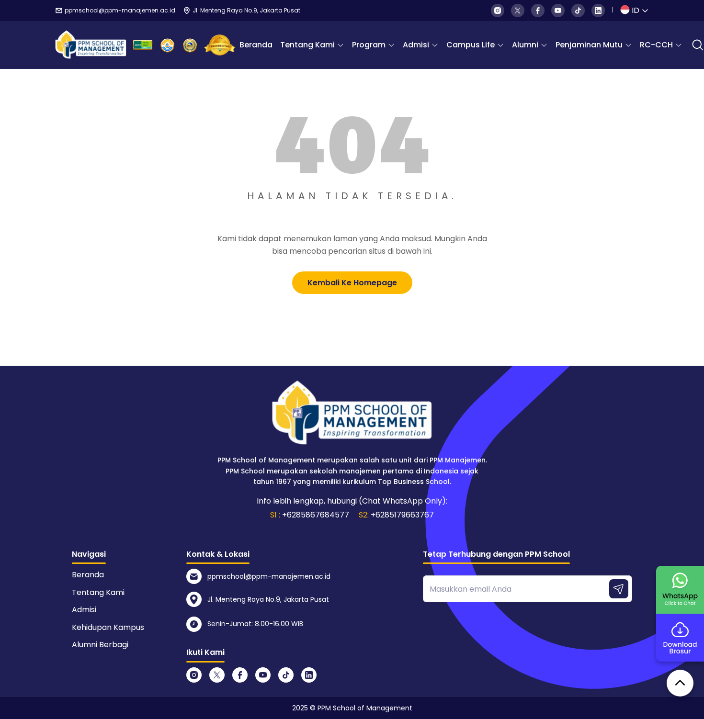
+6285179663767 (402, 514)
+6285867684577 (315, 514)
